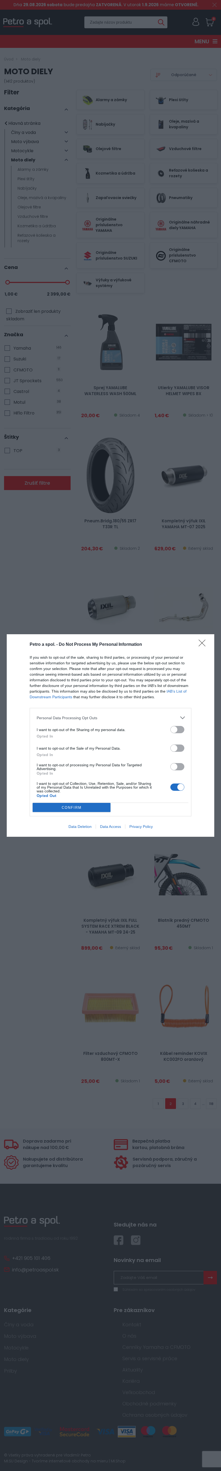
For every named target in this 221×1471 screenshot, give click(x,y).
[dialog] (110, 735)
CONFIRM (72, 808)
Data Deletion (80, 826)
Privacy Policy (141, 826)
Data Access (110, 826)
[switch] (177, 729)
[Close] (204, 645)
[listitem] (110, 718)
